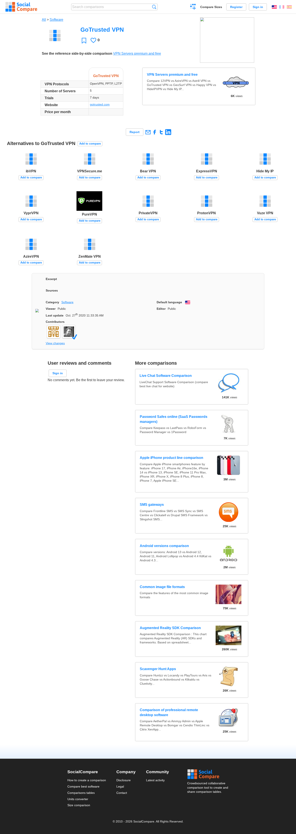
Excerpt (51, 279)
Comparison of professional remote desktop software (169, 712)
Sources (52, 290)
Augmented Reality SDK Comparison (170, 628)
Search (154, 7)
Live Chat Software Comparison (166, 375)
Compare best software (83, 786)
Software (56, 19)
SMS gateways (152, 504)
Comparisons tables (81, 792)
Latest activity (155, 780)
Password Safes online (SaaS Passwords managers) (173, 419)
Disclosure (123, 780)
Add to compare (90, 143)
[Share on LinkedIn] (168, 132)
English (274, 7)
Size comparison (78, 805)
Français (281, 7)
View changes (55, 343)
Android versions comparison (164, 546)
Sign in (258, 7)
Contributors (55, 321)
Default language (169, 302)
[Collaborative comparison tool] (21, 7)
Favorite (84, 40)
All (44, 19)
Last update (54, 315)
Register (236, 7)
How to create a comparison (86, 780)
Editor (161, 308)
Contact (121, 792)
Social (208, 774)
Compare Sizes (211, 7)
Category (52, 302)
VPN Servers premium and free (137, 53)
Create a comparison (193, 7)
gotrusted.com (100, 104)
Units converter (77, 799)
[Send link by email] (148, 132)
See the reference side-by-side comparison (77, 53)
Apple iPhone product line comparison (171, 458)
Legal (120, 786)
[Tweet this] (161, 132)
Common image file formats (162, 587)
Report (135, 132)
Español (289, 7)
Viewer (50, 308)
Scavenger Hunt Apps (158, 669)
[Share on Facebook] (155, 132)
